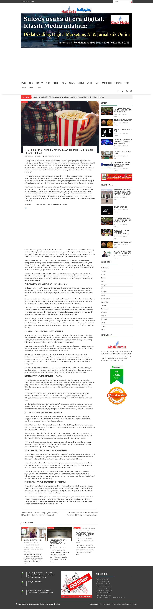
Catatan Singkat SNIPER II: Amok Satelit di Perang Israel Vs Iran (122, 164)
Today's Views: (101, 579)
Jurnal (48, 83)
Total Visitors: (100, 595)
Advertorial (24, 102)
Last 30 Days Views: (103, 590)
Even (97, 83)
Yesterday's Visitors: (103, 586)
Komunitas (118, 83)
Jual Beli (89, 83)
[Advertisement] (76, 64)
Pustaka (72, 83)
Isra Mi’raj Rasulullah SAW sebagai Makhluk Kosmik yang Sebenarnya (123, 141)
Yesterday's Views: (102, 584)
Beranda (23, 83)
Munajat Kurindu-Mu (120, 207)
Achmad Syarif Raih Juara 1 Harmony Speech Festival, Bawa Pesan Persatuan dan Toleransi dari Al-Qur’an (122, 192)
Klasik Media (105, 299)
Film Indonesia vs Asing (52, 156)
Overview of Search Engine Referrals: (108, 597)
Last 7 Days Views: (102, 588)
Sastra (64, 83)
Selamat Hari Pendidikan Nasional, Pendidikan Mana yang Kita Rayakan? (122, 110)
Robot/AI (81, 83)
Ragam (31, 87)
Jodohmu (104, 292)
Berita (31, 83)
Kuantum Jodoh (106, 83)
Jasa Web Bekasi (54, 604)
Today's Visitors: (101, 581)
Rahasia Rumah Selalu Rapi (33, 540)
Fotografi (39, 83)
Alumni (103, 271)
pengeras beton (59, 550)
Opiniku (38, 87)
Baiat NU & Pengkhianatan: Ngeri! (122, 152)
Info (102, 288)
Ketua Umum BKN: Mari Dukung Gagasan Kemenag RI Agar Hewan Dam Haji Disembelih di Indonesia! (39, 514)
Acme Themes (132, 604)
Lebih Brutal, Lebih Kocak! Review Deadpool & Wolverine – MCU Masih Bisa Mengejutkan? (82, 514)
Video (24, 87)
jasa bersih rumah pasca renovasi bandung (33, 549)
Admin (38, 156)
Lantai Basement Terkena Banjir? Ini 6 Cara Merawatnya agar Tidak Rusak (58, 542)
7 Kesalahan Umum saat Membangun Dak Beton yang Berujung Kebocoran (85, 534)
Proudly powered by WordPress (99, 604)
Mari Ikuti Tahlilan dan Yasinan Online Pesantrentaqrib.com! (121, 232)
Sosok (127, 83)
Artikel (56, 83)
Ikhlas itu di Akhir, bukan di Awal (123, 130)
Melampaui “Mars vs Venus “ (123, 120)
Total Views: (100, 593)
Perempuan (105, 309)
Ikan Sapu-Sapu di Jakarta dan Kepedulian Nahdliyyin (122, 252)
